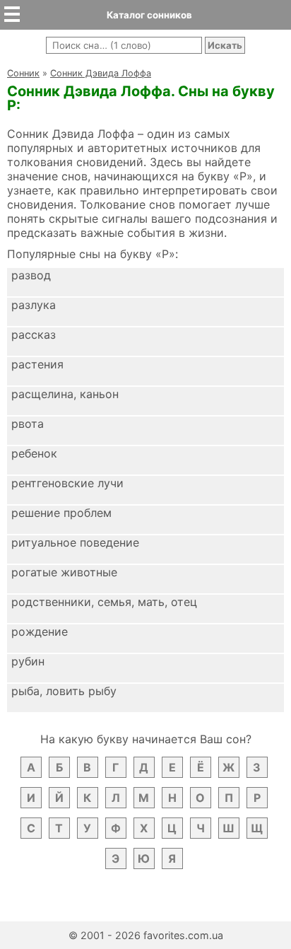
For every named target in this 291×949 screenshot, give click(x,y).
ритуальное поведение (75, 542)
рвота (27, 424)
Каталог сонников (149, 15)
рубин (27, 661)
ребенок (34, 453)
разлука (33, 305)
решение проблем (61, 513)
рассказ (33, 334)
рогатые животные (64, 572)
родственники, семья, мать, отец (104, 602)
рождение (39, 631)
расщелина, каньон (65, 394)
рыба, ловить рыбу (64, 691)
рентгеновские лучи (67, 483)
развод (31, 275)
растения (37, 364)
